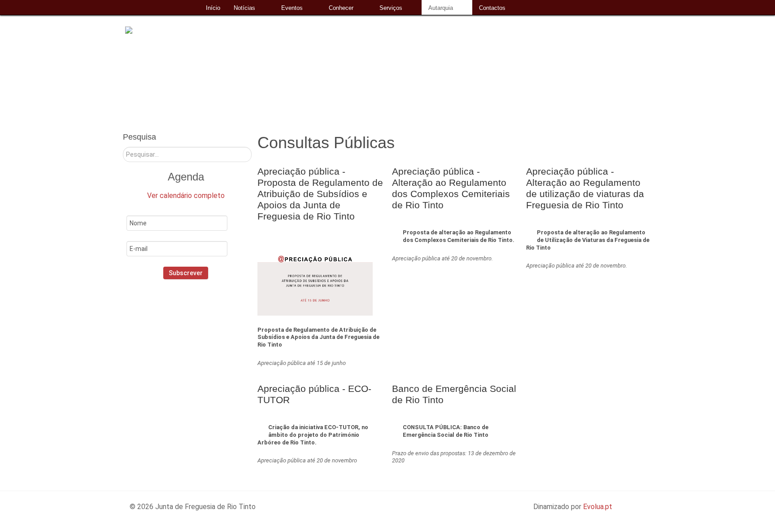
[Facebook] (171, 318)
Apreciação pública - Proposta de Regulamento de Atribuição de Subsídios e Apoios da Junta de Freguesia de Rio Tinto (320, 193)
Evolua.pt (597, 506)
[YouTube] (211, 318)
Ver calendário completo (186, 195)
